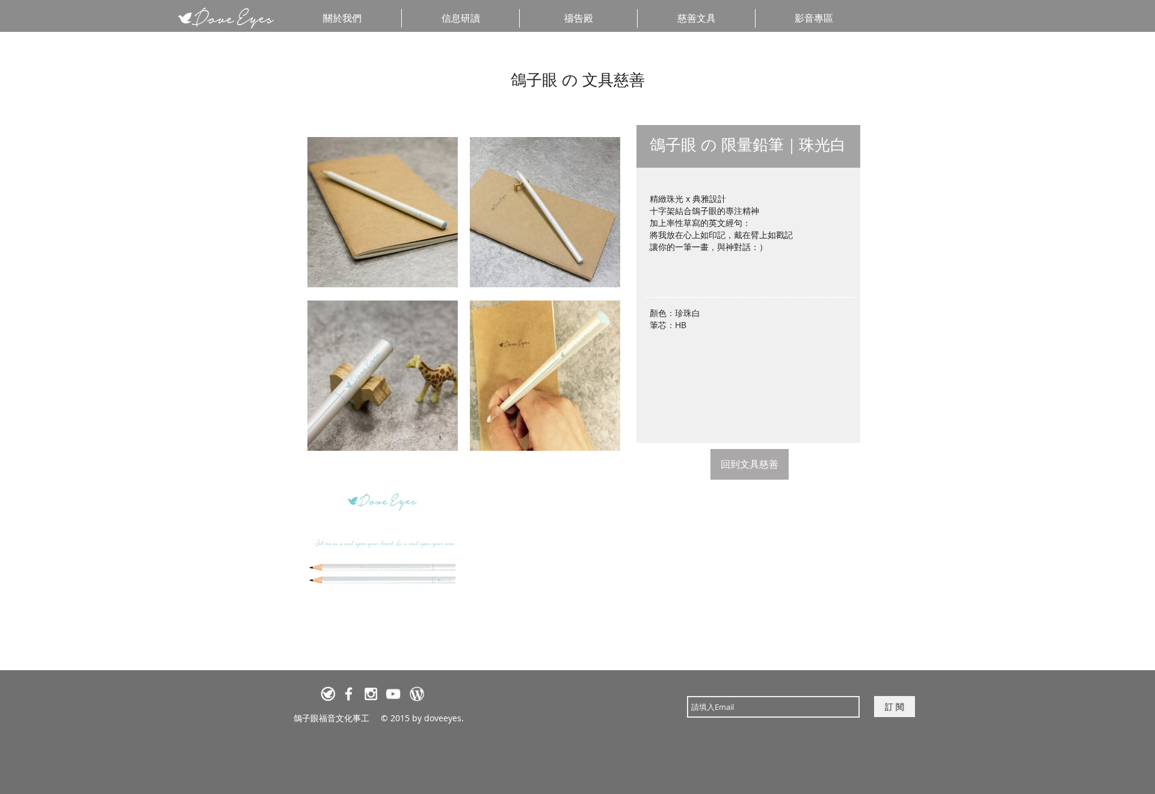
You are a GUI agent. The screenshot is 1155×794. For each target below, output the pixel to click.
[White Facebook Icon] (348, 694)
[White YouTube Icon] (393, 694)
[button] (814, 18)
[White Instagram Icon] (371, 694)
